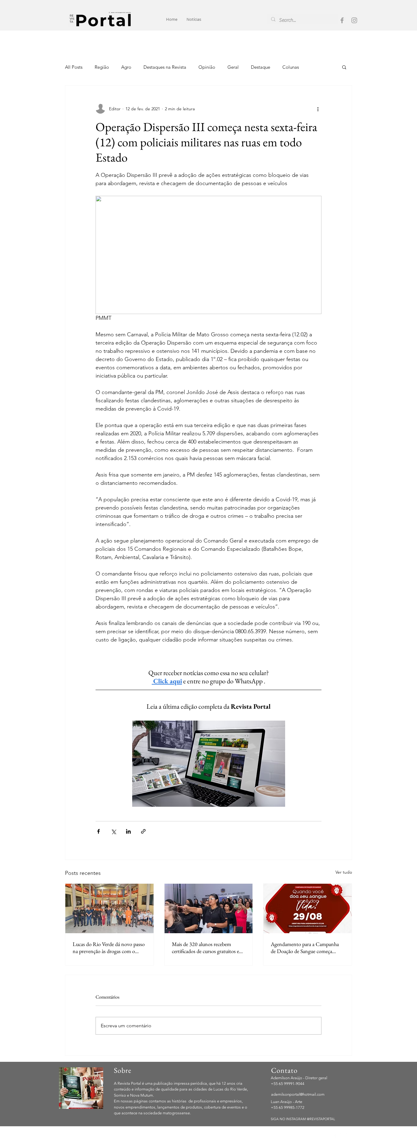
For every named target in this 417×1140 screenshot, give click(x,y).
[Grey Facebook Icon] (342, 20)
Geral (233, 67)
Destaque (260, 67)
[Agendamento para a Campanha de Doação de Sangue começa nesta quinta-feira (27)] (307, 908)
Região (102, 67)
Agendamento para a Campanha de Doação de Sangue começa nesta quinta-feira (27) (305, 948)
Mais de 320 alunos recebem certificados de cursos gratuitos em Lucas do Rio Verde (207, 948)
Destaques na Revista (164, 67)
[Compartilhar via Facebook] (98, 831)
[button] (344, 66)
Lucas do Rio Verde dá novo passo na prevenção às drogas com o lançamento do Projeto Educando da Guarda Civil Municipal (109, 948)
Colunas (290, 67)
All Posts (73, 67)
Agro (126, 67)
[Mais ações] (317, 108)
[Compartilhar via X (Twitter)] (113, 831)
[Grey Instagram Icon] (354, 20)
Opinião (206, 67)
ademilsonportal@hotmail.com (298, 1094)
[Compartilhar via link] (143, 831)
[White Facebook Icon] (335, 1136)
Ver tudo (343, 872)
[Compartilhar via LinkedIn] (128, 831)
